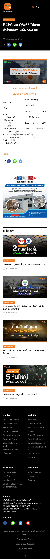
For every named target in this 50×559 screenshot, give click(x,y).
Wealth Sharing (9, 20)
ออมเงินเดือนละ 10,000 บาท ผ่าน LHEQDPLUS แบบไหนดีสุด (23, 352)
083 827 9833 (13, 511)
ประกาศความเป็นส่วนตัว (25, 544)
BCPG (6, 154)
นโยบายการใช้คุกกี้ (25, 548)
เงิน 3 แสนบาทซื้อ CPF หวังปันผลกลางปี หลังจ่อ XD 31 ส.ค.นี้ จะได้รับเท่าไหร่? (24, 307)
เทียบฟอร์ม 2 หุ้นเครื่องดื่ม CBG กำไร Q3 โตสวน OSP (24, 264)
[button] (22, 220)
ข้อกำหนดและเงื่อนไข (25, 539)
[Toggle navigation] (46, 7)
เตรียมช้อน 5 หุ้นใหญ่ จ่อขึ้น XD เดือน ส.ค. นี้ (20, 394)
